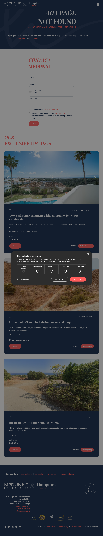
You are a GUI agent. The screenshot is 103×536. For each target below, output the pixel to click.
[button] (23, 279)
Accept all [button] (78, 279)
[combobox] (88, 254)
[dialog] (51, 268)
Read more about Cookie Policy (59, 262)
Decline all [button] (59, 279)
